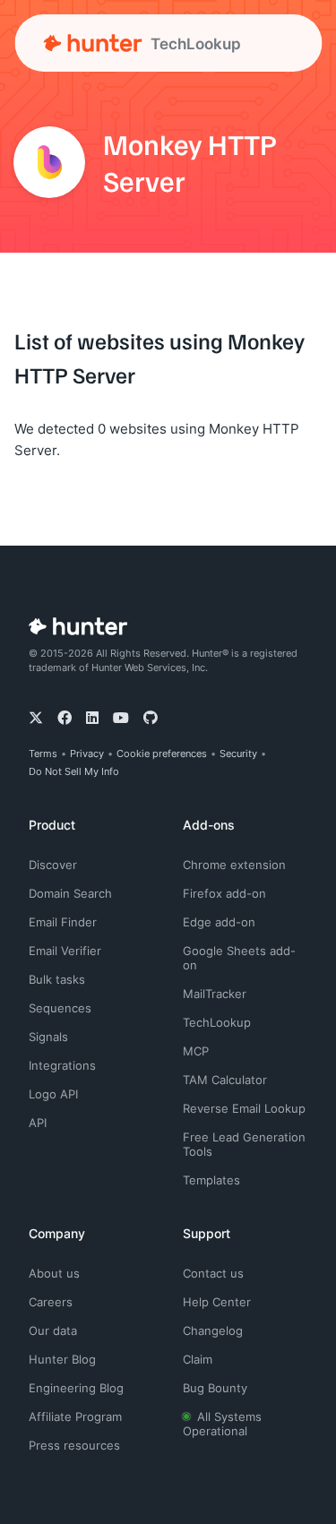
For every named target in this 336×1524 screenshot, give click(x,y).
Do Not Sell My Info (74, 771)
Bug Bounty (215, 1388)
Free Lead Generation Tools (244, 1144)
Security (238, 753)
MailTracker (214, 994)
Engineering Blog (76, 1388)
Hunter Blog (62, 1359)
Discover (53, 865)
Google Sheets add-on (239, 958)
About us (54, 1273)
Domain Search (70, 893)
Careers (51, 1302)
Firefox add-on (224, 893)
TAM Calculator (225, 1080)
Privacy (87, 753)
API (38, 1123)
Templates (211, 1180)
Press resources (74, 1445)
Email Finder (63, 922)
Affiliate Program (75, 1416)
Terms (43, 753)
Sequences (60, 1008)
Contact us (213, 1273)
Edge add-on (219, 922)
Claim (197, 1359)
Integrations (62, 1065)
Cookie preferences (161, 753)
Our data (53, 1330)
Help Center (217, 1302)
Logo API (53, 1094)
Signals (48, 1037)
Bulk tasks (57, 979)
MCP (196, 1051)
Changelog (213, 1330)
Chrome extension (234, 865)
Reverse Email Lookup (244, 1108)
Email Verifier (65, 951)
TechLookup (217, 1022)
